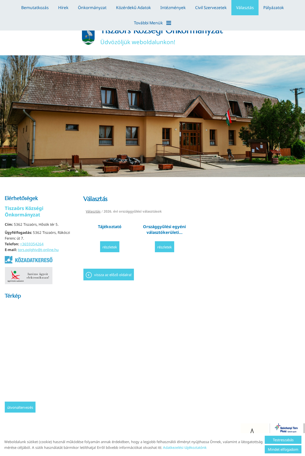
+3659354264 (32, 243)
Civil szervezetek (211, 7)
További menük (148, 23)
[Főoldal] (88, 35)
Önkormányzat (92, 7)
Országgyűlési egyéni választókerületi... (164, 229)
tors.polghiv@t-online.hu (38, 249)
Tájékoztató (110, 226)
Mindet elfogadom (283, 449)
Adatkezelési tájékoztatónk (185, 447)
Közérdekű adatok (133, 7)
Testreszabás (283, 439)
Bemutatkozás (35, 7)
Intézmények (173, 7)
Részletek (109, 247)
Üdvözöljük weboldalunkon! (161, 35)
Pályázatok (273, 7)
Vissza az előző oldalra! (113, 274)
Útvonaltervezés (20, 407)
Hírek (63, 7)
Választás (245, 7)
